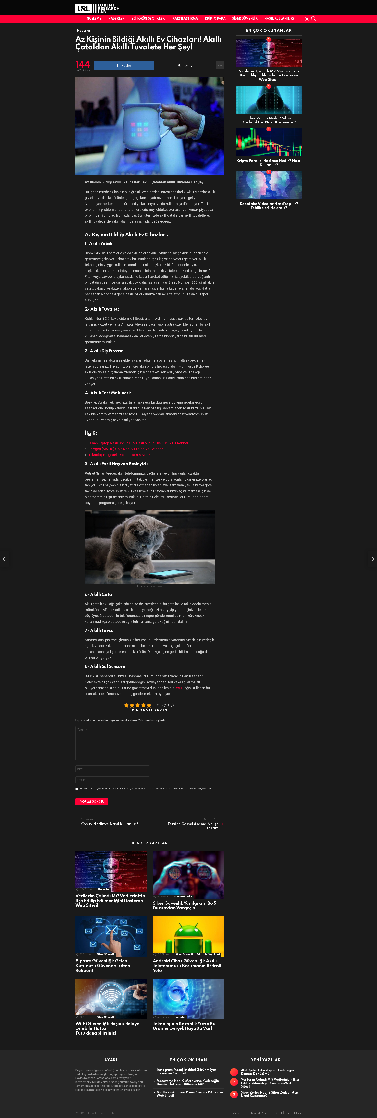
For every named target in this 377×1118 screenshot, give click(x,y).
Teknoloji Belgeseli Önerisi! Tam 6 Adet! (119, 455)
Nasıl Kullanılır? (279, 18)
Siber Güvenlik (244, 18)
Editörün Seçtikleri (148, 18)
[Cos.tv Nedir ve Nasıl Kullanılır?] (4, 559)
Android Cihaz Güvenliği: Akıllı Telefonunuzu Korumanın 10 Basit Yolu (187, 966)
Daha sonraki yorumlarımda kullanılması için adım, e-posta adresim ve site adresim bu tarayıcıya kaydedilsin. (146, 789)
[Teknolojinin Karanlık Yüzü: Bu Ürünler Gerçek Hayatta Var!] (188, 999)
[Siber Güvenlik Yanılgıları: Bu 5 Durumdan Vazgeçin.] (188, 875)
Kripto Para (215, 18)
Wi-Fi (180, 688)
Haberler (116, 18)
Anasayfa (239, 1113)
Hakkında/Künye (260, 1113)
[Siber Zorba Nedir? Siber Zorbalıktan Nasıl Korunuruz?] (269, 100)
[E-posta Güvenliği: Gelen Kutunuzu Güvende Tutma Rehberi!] (111, 936)
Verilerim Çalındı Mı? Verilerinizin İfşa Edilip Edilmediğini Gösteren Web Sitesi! (110, 901)
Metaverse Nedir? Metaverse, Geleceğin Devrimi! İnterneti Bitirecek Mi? (188, 1082)
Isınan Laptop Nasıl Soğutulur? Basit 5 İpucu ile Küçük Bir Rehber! (138, 443)
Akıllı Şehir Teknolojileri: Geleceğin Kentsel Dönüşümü (267, 1072)
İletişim (297, 1113)
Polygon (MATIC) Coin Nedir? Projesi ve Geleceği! (126, 449)
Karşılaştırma (185, 18)
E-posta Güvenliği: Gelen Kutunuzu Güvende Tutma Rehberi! (102, 966)
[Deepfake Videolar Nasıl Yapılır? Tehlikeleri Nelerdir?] (269, 185)
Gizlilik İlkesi (282, 1113)
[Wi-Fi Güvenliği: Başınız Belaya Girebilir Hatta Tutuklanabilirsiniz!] (111, 999)
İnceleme (93, 18)
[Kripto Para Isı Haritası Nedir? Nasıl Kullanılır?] (269, 142)
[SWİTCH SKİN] (307, 19)
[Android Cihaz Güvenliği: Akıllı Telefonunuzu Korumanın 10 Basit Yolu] (188, 936)
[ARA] (313, 19)
